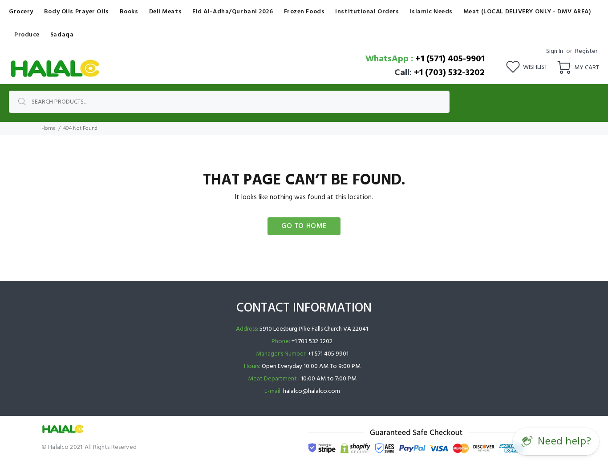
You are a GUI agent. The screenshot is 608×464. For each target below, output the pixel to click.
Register (586, 51)
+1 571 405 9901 (328, 354)
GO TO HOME (304, 226)
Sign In (554, 51)
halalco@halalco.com (311, 391)
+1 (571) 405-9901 (450, 59)
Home (48, 128)
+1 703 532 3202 (312, 341)
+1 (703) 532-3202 (449, 73)
